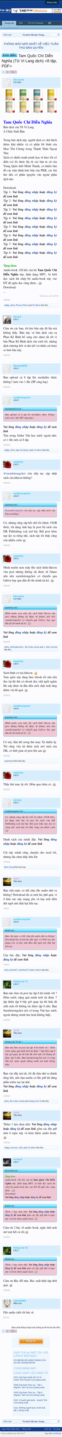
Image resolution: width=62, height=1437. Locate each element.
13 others (38, 450)
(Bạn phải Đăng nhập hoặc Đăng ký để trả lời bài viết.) (36, 1327)
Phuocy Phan (22, 305)
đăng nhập (31, 192)
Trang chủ (9, 23)
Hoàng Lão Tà (35, 1101)
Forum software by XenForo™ (13, 1433)
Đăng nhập (52, 2)
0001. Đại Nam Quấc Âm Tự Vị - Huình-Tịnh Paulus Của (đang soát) (30, 1378)
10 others (32, 1148)
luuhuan (14, 1148)
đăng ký (52, 192)
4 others (37, 970)
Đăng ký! (31, 1341)
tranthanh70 (24, 970)
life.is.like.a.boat (32, 647)
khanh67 (14, 970)
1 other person (51, 647)
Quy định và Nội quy (53, 1433)
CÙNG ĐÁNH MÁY (25, 1368)
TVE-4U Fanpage (35, 23)
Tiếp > (13, 72)
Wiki (21, 23)
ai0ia (12, 305)
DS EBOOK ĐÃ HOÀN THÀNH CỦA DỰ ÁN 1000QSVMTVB (30, 1361)
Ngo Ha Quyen (22, 450)
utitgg (6, 305)
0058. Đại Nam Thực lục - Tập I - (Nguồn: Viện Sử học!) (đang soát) (29, 1386)
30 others (36, 305)
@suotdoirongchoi (14, 473)
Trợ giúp (56, 1429)
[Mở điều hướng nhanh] (58, 35)
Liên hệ (47, 1429)
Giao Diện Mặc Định (11, 1429)
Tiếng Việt (26, 1429)
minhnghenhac (16, 647)
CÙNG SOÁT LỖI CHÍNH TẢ (31, 1373)
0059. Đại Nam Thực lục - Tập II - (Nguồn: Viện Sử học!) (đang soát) (29, 1393)
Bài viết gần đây (10, 27)
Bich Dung (9, 867)
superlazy (8, 761)
